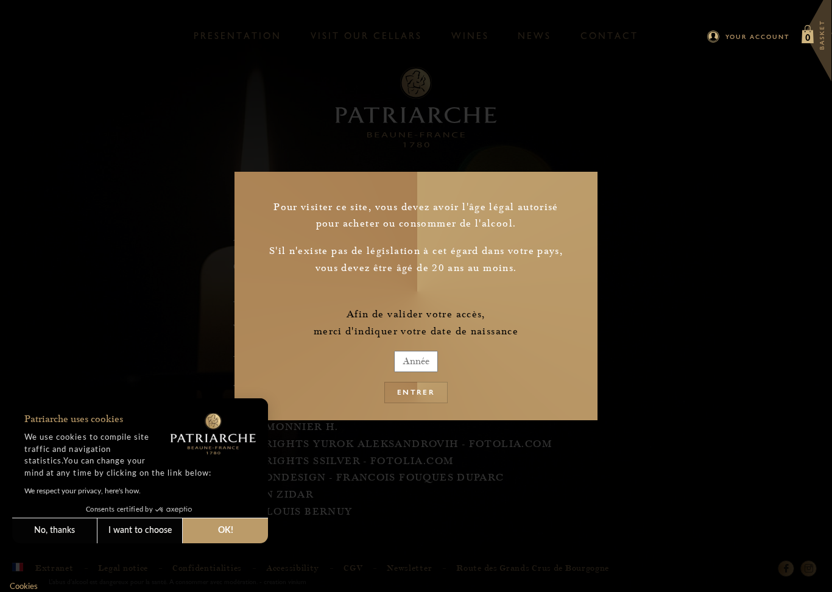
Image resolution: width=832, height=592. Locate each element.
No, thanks (54, 530)
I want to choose (140, 530)
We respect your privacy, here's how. (82, 491)
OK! (225, 530)
